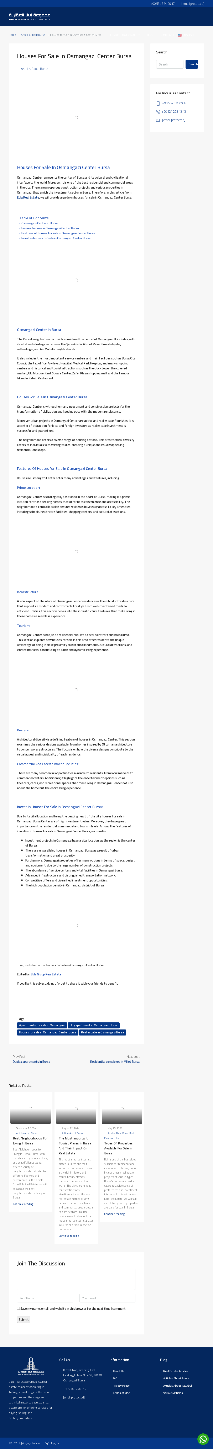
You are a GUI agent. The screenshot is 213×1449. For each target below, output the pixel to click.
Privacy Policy (121, 1385)
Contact (168, 35)
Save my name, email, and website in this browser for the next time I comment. (73, 1309)
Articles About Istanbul (177, 1385)
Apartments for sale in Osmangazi (42, 1025)
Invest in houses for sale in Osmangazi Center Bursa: (56, 238)
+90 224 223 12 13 (174, 112)
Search (193, 64)
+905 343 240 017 (75, 1389)
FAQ (115, 1378)
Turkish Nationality (125, 35)
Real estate (73, 35)
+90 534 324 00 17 (174, 103)
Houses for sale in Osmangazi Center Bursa (50, 228)
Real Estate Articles (175, 1371)
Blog (150, 35)
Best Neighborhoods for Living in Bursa (30, 1140)
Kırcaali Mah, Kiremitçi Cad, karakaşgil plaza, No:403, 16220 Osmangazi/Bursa (82, 1375)
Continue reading (23, 1203)
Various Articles (173, 1393)
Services (96, 35)
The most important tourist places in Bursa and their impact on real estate (75, 1145)
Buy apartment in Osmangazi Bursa (94, 1025)
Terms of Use (121, 1393)
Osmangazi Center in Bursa (39, 223)
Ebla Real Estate (28, 197)
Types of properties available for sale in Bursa (118, 1148)
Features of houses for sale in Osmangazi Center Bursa (58, 233)
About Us (118, 1371)
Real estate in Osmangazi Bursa (102, 1032)
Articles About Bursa (34, 69)
